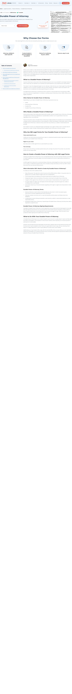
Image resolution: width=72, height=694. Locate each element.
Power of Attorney (16, 8)
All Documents (41, 3)
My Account (65, 3)
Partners (50, 3)
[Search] (60, 3)
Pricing (46, 3)
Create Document (23, 25)
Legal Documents (7, 8)
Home (1, 8)
